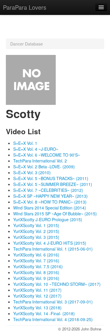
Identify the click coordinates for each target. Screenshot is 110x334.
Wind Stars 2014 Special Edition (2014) (49, 208)
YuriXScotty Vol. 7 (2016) (36, 260)
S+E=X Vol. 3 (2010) (32, 172)
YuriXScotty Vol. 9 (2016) (36, 278)
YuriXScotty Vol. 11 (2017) (37, 290)
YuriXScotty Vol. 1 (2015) (36, 225)
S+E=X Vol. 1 (25, 143)
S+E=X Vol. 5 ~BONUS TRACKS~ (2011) (50, 178)
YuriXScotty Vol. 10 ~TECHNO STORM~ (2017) (57, 284)
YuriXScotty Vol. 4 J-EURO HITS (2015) (49, 243)
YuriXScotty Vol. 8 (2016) (36, 272)
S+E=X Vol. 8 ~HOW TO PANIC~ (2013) (50, 202)
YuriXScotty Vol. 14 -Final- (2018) (44, 313)
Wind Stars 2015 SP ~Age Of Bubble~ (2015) (55, 213)
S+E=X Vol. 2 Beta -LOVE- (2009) (44, 166)
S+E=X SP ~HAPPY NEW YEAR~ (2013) (50, 196)
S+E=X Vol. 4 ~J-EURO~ (35, 149)
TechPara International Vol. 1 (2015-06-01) (53, 249)
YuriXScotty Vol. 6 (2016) (36, 255)
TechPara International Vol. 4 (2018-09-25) (53, 319)
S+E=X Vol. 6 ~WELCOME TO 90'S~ (46, 155)
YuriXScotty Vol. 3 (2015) (36, 237)
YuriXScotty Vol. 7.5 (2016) (38, 266)
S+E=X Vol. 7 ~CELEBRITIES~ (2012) (48, 190)
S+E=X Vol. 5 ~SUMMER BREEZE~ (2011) (52, 184)
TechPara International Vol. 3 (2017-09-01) (53, 302)
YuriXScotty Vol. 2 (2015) (36, 231)
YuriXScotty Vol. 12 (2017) (37, 296)
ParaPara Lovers (24, 7)
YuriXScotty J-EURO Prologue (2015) (47, 219)
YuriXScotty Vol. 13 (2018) (37, 307)
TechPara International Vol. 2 (40, 161)
